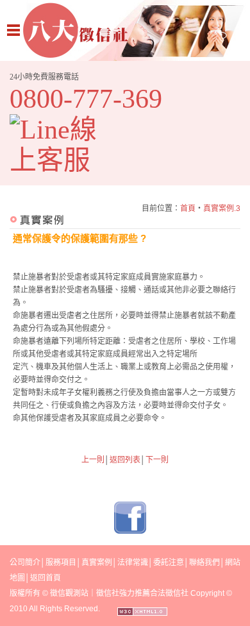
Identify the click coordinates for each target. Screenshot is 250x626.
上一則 (92, 459)
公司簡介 (25, 562)
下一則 (157, 459)
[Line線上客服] (62, 145)
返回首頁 (45, 577)
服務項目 (61, 562)
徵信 (57, 593)
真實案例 (96, 562)
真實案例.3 (221, 208)
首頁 (188, 208)
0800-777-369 (86, 99)
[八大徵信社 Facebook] (130, 531)
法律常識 (132, 562)
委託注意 (168, 562)
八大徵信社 (125, 30)
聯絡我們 (204, 562)
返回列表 (125, 459)
